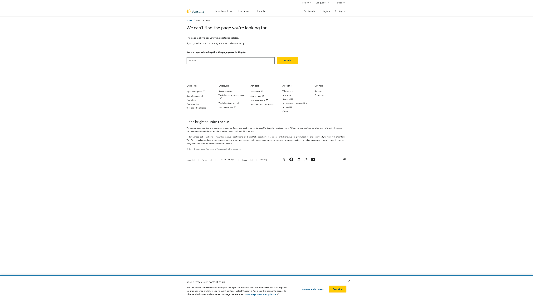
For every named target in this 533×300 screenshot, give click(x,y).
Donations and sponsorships (294, 103)
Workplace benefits (226, 103)
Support (341, 3)
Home (189, 20)
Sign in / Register (194, 91)
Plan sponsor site (225, 107)
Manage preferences (312, 289)
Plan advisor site (258, 100)
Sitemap (263, 160)
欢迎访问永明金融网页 (196, 108)
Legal (189, 160)
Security (245, 160)
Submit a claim (193, 96)
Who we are (287, 91)
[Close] (349, 281)
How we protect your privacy (260, 294)
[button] (287, 60)
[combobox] (231, 60)
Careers (285, 111)
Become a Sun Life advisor (262, 104)
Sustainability (288, 99)
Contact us (319, 95)
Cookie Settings (227, 160)
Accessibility (288, 107)
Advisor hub (256, 96)
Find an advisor (193, 104)
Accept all (338, 289)
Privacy (205, 160)
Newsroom (287, 95)
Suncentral (255, 91)
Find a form (191, 100)
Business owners (225, 91)
